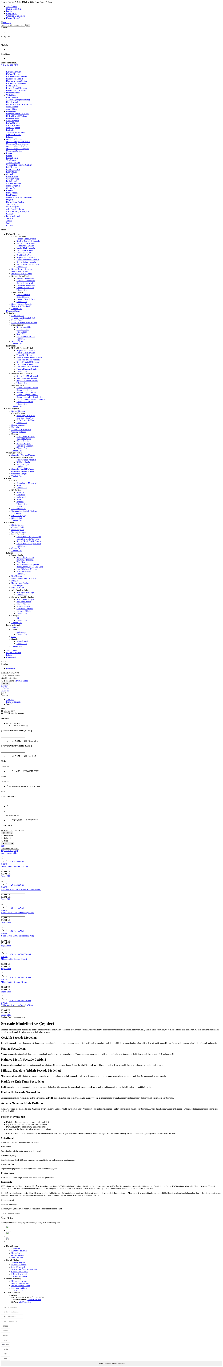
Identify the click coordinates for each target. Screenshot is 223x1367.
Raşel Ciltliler (22, 334)
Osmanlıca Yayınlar (14, 139)
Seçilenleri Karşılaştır (9, 851)
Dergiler (9, 200)
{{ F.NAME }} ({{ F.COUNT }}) (23, 820)
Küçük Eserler (12, 158)
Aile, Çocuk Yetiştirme (15, 209)
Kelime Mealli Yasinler (26, 336)
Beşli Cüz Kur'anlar (25, 255)
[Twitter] (8, 1236)
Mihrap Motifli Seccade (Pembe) (14, 866)
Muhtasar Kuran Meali (26, 278)
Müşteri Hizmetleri (13, 9)
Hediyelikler (11, 111)
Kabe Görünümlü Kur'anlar (28, 260)
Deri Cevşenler (12, 181)
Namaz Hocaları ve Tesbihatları (19, 197)
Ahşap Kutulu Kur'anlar (26, 257)
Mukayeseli (21, 497)
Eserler (9, 155)
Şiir (18, 618)
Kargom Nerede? (13, 18)
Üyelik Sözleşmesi (18, 1265)
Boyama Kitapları (24, 443)
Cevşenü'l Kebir (12, 179)
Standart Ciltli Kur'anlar (26, 239)
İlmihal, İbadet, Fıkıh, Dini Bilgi (30, 567)
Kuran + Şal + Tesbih (25, 390)
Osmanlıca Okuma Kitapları (17, 144)
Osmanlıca (21, 495)
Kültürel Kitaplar (23, 462)
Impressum (15, 1248)
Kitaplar (9, 137)
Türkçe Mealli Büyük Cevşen (29, 536)
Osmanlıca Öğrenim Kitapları (18, 141)
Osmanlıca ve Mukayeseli (27, 483)
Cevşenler (10, 174)
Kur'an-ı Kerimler (13, 72)
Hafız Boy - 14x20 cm (26, 420)
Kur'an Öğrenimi (13, 123)
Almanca (20, 492)
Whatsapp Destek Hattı (15, 16)
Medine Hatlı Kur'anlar (26, 248)
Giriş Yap (5, 683)
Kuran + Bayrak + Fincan (27, 395)
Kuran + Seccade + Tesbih (27, 388)
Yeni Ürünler (11, 6)
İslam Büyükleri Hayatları (27, 569)
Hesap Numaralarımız (20, 1283)
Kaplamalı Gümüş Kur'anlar (28, 264)
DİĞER (4, 864)
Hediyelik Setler (12, 118)
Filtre (3, 846)
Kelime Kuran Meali (25, 283)
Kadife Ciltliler (23, 329)
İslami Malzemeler (13, 216)
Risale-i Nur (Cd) (13, 169)
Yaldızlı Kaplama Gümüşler (28, 369)
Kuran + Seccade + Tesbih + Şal (30, 397)
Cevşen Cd (10, 188)
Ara (27, 25)
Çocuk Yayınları (12, 121)
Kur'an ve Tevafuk (19, 1251)
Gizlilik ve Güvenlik (19, 1272)
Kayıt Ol (4, 686)
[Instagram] (8, 1242)
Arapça (19, 485)
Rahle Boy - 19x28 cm (26, 415)
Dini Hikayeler (23, 562)
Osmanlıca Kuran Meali (26, 285)
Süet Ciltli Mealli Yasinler (27, 378)
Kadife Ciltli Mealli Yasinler (28, 376)
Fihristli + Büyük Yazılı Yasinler (19, 104)
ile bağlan (5, 688)
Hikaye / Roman (23, 604)
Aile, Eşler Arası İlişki (25, 592)
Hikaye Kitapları (23, 441)
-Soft (100, 1363)
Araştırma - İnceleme (25, 560)
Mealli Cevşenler (13, 186)
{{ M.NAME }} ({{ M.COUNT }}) (24, 786)
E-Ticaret (105, 1363)
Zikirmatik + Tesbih (25, 402)
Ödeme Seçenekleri (19, 1281)
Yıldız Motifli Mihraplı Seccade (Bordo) (17, 913)
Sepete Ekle (6, 876)
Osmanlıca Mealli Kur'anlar (17, 146)
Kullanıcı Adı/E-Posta (10, 673)
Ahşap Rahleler (23, 641)
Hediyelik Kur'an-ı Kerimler (17, 114)
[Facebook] (8, 1230)
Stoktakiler (8, 836)
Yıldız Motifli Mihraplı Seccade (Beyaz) (17, 936)
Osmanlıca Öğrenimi (25, 446)
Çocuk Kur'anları (13, 125)
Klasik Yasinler (12, 97)
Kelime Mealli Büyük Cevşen (29, 541)
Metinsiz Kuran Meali (25, 288)
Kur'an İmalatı (17, 1253)
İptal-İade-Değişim (19, 1288)
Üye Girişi (10, 668)
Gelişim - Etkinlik (13, 135)
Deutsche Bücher (13, 93)
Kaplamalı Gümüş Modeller (28, 367)
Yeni (6, 841)
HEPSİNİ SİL (7, 833)
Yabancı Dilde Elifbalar (26, 299)
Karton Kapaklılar (24, 327)
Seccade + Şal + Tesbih (26, 392)
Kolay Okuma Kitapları (26, 460)
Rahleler (9, 225)
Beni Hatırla (9, 681)
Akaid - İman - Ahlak (25, 557)
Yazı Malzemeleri (13, 162)
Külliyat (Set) (11, 172)
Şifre (3, 678)
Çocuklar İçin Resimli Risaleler (19, 165)
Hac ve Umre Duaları (15, 202)
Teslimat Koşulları (18, 1262)
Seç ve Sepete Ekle (9, 853)
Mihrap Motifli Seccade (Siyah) (14, 959)
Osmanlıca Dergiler (14, 151)
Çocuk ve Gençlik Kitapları (17, 211)
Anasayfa (10, 699)
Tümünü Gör (22, 267)
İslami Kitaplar (12, 193)
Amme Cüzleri (12, 109)
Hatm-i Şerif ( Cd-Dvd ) (16, 90)
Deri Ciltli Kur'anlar (25, 250)
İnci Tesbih (21, 632)
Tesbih (9, 221)
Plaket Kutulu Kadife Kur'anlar (29, 357)
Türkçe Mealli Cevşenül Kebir (29, 543)
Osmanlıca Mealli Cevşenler (17, 148)
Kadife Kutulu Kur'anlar (26, 262)
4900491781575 (34, 1300)
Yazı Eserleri (11, 160)
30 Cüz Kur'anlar (24, 253)
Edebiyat (9, 214)
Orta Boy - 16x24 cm (25, 418)
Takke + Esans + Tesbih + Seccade (31, 399)
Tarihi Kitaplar (12, 204)
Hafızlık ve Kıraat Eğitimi (16, 81)
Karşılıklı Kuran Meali (26, 281)
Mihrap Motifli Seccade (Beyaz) (14, 982)
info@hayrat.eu (25, 1302)
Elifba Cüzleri (12, 86)
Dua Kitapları (11, 195)
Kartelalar (10, 130)
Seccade (9, 218)
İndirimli (7, 838)
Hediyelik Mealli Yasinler (16, 116)
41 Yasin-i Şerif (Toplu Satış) (18, 100)
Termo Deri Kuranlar (25, 246)
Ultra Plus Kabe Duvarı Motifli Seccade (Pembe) (21, 889)
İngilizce (20, 502)
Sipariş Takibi (17, 1290)
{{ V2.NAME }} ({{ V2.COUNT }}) (25, 756)
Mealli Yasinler (12, 107)
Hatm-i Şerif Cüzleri (14, 79)
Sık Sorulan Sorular (19, 1276)
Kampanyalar (11, 13)
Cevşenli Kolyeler (13, 183)
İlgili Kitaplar (11, 167)
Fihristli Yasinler (12, 102)
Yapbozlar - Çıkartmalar (16, 132)
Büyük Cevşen (12, 176)
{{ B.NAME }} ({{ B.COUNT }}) (24, 771)
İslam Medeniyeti (24, 571)
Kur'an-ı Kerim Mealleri (16, 83)
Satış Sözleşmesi (18, 1267)
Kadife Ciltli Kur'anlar (26, 243)
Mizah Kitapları (12, 207)
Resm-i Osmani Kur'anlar (16, 88)
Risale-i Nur (11, 153)
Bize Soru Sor (17, 1258)
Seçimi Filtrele (7, 843)
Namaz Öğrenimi (13, 128)
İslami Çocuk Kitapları (26, 436)
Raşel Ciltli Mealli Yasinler (27, 381)
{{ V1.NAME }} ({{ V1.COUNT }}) (25, 741)
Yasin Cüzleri (11, 95)
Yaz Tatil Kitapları (24, 439)
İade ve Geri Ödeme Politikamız (24, 1269)
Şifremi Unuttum (21, 681)
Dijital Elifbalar (23, 297)
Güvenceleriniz (17, 1255)
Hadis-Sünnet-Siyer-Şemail (28, 564)
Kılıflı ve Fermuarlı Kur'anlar (28, 241)
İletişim (9, 11)
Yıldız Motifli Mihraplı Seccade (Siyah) (17, 1005)
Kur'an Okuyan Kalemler (16, 76)
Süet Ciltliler (22, 332)
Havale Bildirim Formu (20, 1286)
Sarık (8, 223)
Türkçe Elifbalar (23, 295)
